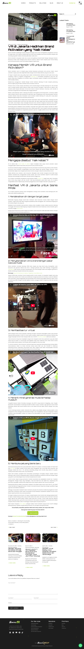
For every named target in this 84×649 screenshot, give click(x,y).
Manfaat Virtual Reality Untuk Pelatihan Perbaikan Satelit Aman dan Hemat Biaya (49, 551)
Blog (62, 625)
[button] (80, 645)
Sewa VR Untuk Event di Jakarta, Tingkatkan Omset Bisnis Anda (28, 273)
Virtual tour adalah (42, 336)
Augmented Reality (12, 547)
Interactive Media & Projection (36, 626)
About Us (63, 626)
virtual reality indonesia (13, 522)
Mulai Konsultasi (34, 513)
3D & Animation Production (36, 631)
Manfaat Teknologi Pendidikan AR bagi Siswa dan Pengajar (15, 550)
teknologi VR (34, 76)
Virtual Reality (24, 44)
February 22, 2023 (12, 44)
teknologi (37, 547)
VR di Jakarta (23, 503)
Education (50, 625)
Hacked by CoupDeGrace (70, 24)
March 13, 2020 (28, 546)
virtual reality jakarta (23, 522)
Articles (19, 44)
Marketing (50, 623)
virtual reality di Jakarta (24, 164)
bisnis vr (10, 521)
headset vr (14, 521)
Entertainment (51, 626)
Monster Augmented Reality (40, 645)
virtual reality (27, 521)
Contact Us (72, 3)
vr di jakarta (10, 524)
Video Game (28, 549)
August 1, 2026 (69, 26)
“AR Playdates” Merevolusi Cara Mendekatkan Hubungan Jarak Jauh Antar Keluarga (32, 553)
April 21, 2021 (45, 546)
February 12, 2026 (70, 43)
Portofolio (63, 623)
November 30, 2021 (12, 546)
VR (42, 178)
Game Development (35, 628)
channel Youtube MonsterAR (19, 516)
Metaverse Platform (34, 629)
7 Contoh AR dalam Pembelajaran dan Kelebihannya (70, 39)
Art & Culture (51, 628)
